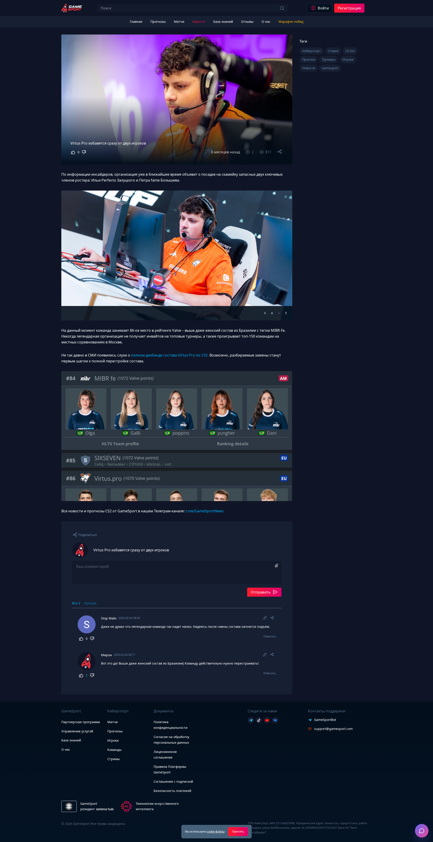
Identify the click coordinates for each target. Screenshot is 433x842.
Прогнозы (115, 731)
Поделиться (87, 535)
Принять (238, 831)
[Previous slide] (265, 313)
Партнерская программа (80, 722)
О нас (65, 749)
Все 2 (76, 603)
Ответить (269, 636)
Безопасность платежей (172, 791)
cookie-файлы (216, 831)
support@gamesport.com (333, 729)
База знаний (71, 740)
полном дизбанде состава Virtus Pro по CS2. (170, 355)
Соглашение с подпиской (173, 781)
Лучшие (90, 603)
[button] (272, 313)
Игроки (113, 740)
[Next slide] (283, 248)
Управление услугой (77, 731)
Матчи (112, 722)
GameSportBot (325, 720)
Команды (114, 750)
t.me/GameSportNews (205, 510)
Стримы (113, 759)
